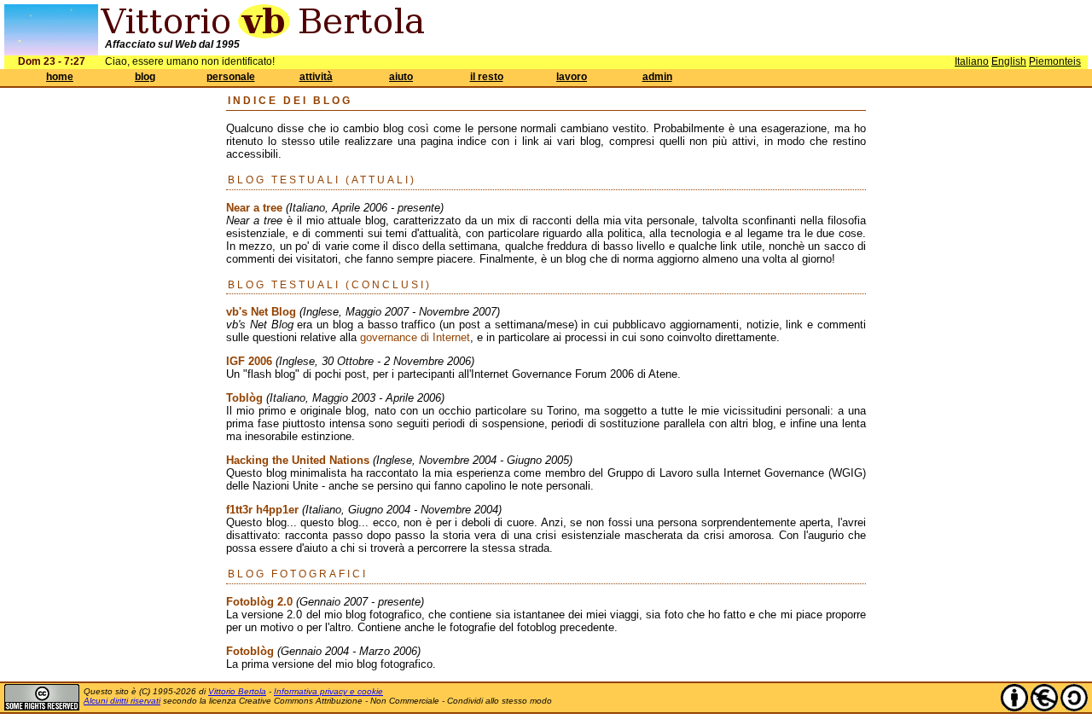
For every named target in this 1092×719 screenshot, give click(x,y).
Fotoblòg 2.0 (259, 601)
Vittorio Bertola (237, 691)
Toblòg (244, 397)
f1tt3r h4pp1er (262, 509)
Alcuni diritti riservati (122, 700)
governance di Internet (415, 337)
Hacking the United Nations (297, 460)
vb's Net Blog (261, 311)
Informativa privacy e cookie (328, 691)
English (1008, 61)
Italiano (972, 61)
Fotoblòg (250, 651)
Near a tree (254, 207)
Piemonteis (1055, 61)
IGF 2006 (249, 361)
